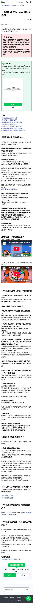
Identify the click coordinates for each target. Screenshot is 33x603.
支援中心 (3, 2)
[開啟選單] (30, 2)
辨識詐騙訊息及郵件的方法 (9, 118)
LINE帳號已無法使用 (7, 498)
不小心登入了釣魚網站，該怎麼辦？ (12, 126)
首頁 (3, 5)
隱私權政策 (19, 597)
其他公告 (7, 5)
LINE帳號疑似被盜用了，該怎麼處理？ (12, 128)
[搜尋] (27, 2)
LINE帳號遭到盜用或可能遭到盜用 (11, 559)
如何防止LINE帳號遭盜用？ (9, 120)
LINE (2, 1)
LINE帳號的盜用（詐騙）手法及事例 (12, 122)
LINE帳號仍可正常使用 (8, 496)
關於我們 (6, 597)
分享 (28, 19)
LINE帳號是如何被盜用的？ (9, 124)
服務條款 (12, 597)
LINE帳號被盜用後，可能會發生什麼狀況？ (14, 130)
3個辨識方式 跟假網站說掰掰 (9, 189)
